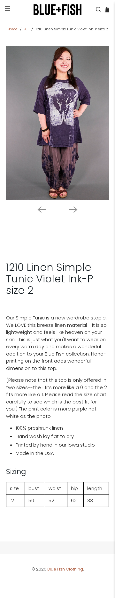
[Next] (73, 209)
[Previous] (42, 209)
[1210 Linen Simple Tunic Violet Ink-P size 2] (57, 123)
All (26, 29)
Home (12, 29)
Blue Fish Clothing (65, 569)
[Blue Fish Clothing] (57, 10)
